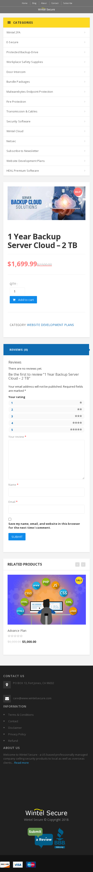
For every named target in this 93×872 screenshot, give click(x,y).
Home (24, 3)
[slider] (15, 636)
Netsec (11, 141)
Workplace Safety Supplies (24, 62)
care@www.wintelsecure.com (32, 698)
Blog (34, 3)
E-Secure (12, 42)
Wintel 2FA (13, 32)
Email (13, 502)
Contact (13, 721)
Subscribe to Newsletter (22, 151)
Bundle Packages (18, 82)
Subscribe (67, 3)
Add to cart (26, 299)
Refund (13, 741)
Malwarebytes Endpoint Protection (29, 92)
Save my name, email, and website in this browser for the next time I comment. (44, 526)
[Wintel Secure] (46, 9)
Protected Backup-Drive (22, 52)
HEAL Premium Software (22, 171)
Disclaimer (15, 728)
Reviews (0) (19, 350)
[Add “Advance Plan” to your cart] (47, 579)
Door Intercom (16, 72)
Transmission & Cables (21, 111)
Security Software (18, 121)
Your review (17, 437)
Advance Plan (17, 630)
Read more (21, 763)
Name (13, 485)
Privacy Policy (17, 734)
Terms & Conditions (21, 715)
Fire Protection (16, 102)
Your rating (16, 397)
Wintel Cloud (14, 131)
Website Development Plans (25, 161)
